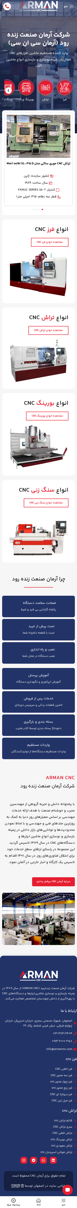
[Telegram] (33, 1160)
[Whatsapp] (43, 1160)
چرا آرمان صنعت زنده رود (38, 579)
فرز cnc (71, 1059)
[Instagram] (23, 1160)
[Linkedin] (53, 1160)
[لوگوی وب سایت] (38, 6)
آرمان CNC (37, 1175)
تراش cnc (69, 1111)
